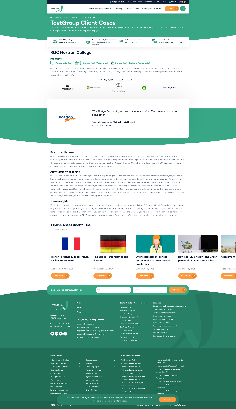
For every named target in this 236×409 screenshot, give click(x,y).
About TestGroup (142, 9)
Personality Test (125, 307)
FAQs (164, 2)
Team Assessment (92, 387)
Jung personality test (93, 383)
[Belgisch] (185, 2)
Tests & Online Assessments (133, 303)
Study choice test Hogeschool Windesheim (167, 377)
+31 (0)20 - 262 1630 (120, 2)
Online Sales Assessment (129, 334)
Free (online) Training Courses (90, 320)
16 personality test (56, 370)
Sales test (89, 363)
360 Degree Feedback (127, 327)
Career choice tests (130, 356)
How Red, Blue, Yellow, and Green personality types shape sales (197, 258)
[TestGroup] (56, 9)
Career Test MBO (126, 320)
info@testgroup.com (61, 326)
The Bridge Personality (161, 329)
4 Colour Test (55, 373)
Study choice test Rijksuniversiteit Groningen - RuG (133, 390)
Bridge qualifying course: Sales (87, 327)
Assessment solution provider (163, 319)
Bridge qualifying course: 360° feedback (90, 334)
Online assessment (57, 380)
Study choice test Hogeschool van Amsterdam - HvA (168, 386)
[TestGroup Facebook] (61, 334)
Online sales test (56, 387)
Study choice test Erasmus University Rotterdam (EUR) (169, 361)
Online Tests (56, 356)
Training (119, 9)
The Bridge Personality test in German (111, 258)
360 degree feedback (57, 376)
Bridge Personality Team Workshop (89, 337)
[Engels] (182, 2)
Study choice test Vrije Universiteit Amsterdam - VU (168, 371)
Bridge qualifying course (85, 324)
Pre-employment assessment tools (165, 326)
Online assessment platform (163, 316)
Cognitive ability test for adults (164, 336)
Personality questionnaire (59, 390)
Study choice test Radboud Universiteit (170, 366)
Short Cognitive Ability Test (130, 317)
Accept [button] (167, 400)
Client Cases (137, 2)
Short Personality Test (127, 310)
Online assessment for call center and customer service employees (153, 260)
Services (157, 303)
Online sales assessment (59, 383)
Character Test (91, 390)
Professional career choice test (131, 370)
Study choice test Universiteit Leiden (169, 381)
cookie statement (98, 401)
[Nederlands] (180, 2)
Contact (158, 9)
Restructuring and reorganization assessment (169, 306)
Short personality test (58, 363)
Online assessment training (162, 309)
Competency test (92, 380)
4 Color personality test (58, 366)
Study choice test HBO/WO (130, 373)
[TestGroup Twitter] (65, 334)
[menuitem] (64, 17)
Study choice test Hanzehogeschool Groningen (169, 392)
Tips (78, 312)
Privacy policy (161, 405)
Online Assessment (127, 330)
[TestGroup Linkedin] (52, 334)
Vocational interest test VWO (131, 366)
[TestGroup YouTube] (56, 334)
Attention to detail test (160, 332)
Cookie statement (178, 405)
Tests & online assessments (99, 9)
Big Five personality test (94, 376)
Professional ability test (58, 393)
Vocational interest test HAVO (131, 363)
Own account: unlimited (129, 340)
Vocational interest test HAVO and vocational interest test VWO (133, 378)
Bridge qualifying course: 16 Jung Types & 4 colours (95, 330)
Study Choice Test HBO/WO (130, 324)
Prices (129, 9)
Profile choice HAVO (128, 360)
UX (69, 405)
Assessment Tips (152, 2)
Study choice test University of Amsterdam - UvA (132, 384)
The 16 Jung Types (92, 366)
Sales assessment (92, 360)
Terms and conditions (145, 405)
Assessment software (93, 370)
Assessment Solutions (161, 322)
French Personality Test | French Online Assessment (70, 258)
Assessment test (91, 373)
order (78, 308)
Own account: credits (127, 337)
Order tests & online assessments (164, 312)
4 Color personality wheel (59, 360)
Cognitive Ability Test (127, 314)
